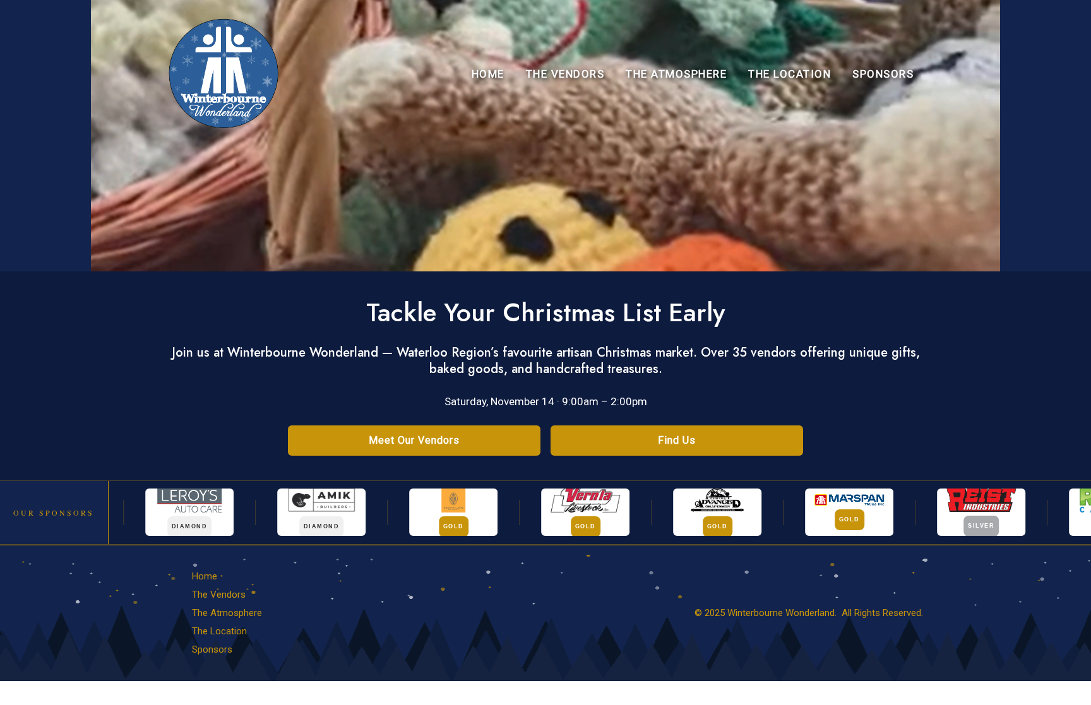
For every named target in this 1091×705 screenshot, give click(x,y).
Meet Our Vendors (414, 440)
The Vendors (565, 74)
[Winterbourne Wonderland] (223, 72)
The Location (789, 74)
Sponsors (883, 74)
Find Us (677, 440)
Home (488, 74)
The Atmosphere (676, 74)
